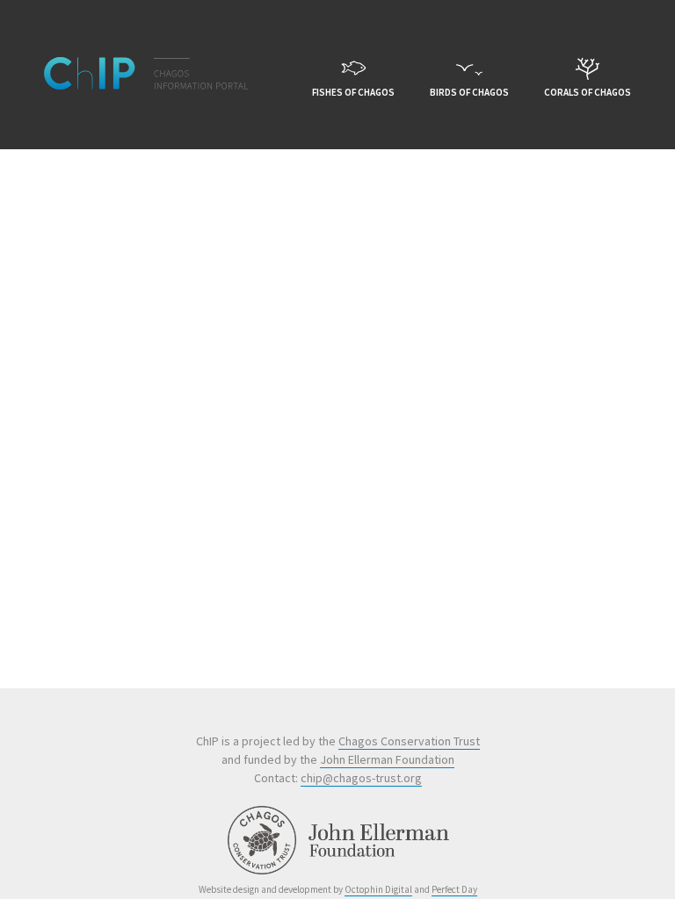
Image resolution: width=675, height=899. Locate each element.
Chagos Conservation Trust (409, 741)
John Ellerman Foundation (387, 759)
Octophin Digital (378, 889)
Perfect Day (454, 889)
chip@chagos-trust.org (361, 778)
